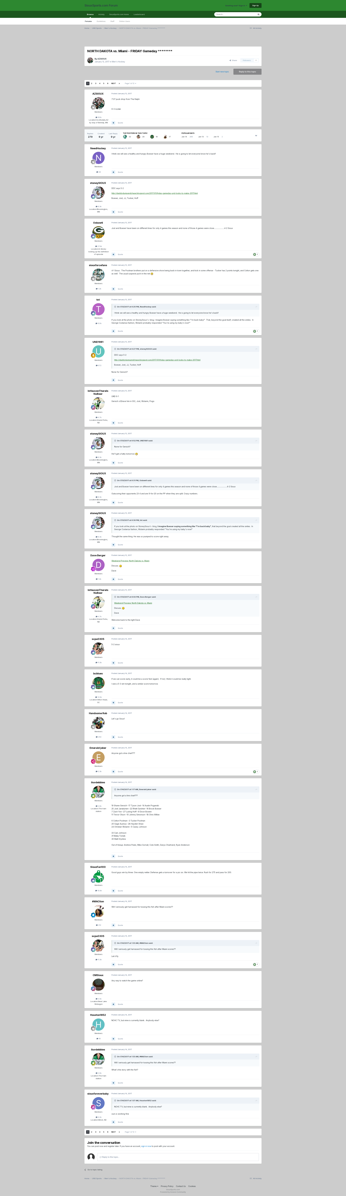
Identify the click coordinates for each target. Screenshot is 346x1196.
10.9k (99, 890)
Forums (88, 21)
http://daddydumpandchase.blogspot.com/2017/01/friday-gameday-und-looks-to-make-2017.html (155, 193)
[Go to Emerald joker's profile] (98, 757)
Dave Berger (98, 555)
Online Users (124, 21)
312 (99, 925)
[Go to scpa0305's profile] (138, 137)
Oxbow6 (98, 222)
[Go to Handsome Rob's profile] (98, 723)
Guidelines (101, 21)
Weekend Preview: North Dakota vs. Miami (130, 561)
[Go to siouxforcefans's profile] (98, 275)
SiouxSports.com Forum (101, 5)
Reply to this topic (247, 71)
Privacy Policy (167, 1186)
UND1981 (98, 341)
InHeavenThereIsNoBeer (98, 392)
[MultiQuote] (113, 123)
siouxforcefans (98, 265)
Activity (101, 14)
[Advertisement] (165, 40)
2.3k (99, 771)
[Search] (259, 14)
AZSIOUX (102, 59)
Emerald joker (98, 747)
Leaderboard (139, 14)
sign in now (146, 1146)
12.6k (99, 697)
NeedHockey (98, 148)
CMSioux (98, 975)
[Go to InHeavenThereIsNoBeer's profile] (98, 403)
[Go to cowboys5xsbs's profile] (125, 137)
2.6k (99, 806)
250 (99, 737)
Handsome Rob (98, 713)
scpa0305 (98, 639)
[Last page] (119, 83)
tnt (98, 299)
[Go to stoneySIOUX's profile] (98, 192)
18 (99, 1038)
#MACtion (98, 901)
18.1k (99, 117)
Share (234, 60)
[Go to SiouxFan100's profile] (98, 876)
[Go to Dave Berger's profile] (98, 565)
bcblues (98, 673)
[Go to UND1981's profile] (98, 351)
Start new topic (222, 71)
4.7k (99, 417)
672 (99, 365)
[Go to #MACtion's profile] (165, 137)
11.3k (99, 662)
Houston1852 (98, 1015)
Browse (90, 14)
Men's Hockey (118, 61)
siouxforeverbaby (98, 1093)
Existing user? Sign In (235, 5)
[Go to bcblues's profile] (152, 137)
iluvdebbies (98, 782)
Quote (120, 123)
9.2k (99, 1117)
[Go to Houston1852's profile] (98, 1025)
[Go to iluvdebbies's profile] (98, 792)
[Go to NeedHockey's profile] (98, 158)
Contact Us (181, 1186)
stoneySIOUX (98, 183)
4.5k (99, 999)
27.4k (99, 246)
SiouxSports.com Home (119, 14)
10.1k (99, 323)
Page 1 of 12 (130, 83)
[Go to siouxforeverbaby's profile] (98, 1103)
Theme (153, 1186)
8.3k (99, 206)
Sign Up (255, 5)
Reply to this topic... (110, 1157)
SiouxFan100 (98, 867)
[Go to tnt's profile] (98, 309)
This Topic (247, 14)
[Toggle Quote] (115, 307)
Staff (112, 21)
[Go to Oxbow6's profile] (98, 232)
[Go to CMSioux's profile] (98, 985)
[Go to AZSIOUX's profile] (90, 60)
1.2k (99, 289)
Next (113, 83)
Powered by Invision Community (173, 1192)
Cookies (192, 1186)
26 (99, 172)
